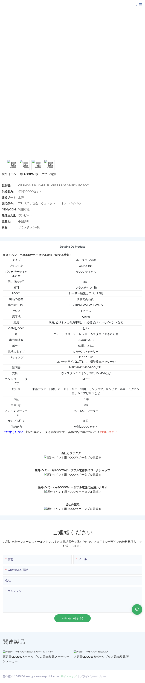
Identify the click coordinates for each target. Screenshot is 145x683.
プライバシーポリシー (93, 676)
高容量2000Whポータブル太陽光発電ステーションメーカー (36, 659)
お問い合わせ (108, 432)
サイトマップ (69, 676)
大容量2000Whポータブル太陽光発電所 (101, 656)
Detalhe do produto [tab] (72, 246)
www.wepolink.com (47, 676)
